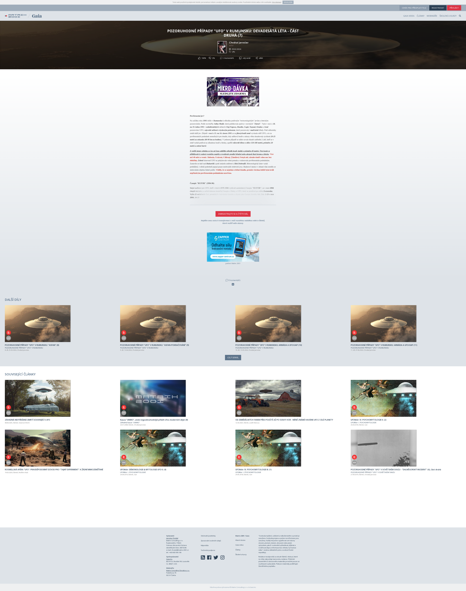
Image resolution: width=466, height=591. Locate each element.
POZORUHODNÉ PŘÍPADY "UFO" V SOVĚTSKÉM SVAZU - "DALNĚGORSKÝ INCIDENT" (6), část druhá (396, 469)
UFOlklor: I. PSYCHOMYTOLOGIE (363, 422)
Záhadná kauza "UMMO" (130, 422)
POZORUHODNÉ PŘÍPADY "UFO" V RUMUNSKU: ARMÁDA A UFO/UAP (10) (268, 345)
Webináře (432, 15)
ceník (414, 8)
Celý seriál (233, 357)
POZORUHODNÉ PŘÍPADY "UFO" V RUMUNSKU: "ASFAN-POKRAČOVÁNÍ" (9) (154, 345)
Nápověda (204, 545)
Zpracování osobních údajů (211, 541)
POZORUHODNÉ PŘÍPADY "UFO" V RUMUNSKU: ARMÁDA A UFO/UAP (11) (384, 345)
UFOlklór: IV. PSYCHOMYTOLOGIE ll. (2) (368, 419)
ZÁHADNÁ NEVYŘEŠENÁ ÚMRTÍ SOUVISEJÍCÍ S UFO (27, 419)
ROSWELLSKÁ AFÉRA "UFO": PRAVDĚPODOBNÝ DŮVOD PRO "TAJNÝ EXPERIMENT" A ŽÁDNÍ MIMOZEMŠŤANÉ (54, 469)
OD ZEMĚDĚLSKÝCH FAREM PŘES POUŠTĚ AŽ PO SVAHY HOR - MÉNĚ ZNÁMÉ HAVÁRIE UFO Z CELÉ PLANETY (284, 419)
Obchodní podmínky (208, 536)
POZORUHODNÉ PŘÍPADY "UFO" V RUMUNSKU (24, 348)
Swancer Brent (24, 423)
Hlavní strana (240, 540)
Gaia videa (408, 15)
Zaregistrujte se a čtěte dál (233, 214)
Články (420, 15)
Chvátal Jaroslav (238, 42)
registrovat (438, 8)
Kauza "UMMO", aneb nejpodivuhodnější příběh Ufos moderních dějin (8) (154, 419)
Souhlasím (288, 2)
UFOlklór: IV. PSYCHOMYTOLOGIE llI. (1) (253, 469)
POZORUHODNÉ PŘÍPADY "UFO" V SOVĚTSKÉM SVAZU (373, 472)
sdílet (261, 58)
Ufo (233, 51)
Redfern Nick (23, 472)
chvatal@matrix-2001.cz (180, 550)
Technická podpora (208, 550)
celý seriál (246, 58)
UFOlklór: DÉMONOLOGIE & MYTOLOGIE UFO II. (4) (143, 469)
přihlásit (454, 8)
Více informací (276, 2)
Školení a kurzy (448, 15)
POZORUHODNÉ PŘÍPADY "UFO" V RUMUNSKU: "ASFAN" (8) (32, 345)
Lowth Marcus (254, 423)
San (366, 425)
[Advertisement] (233, 504)
